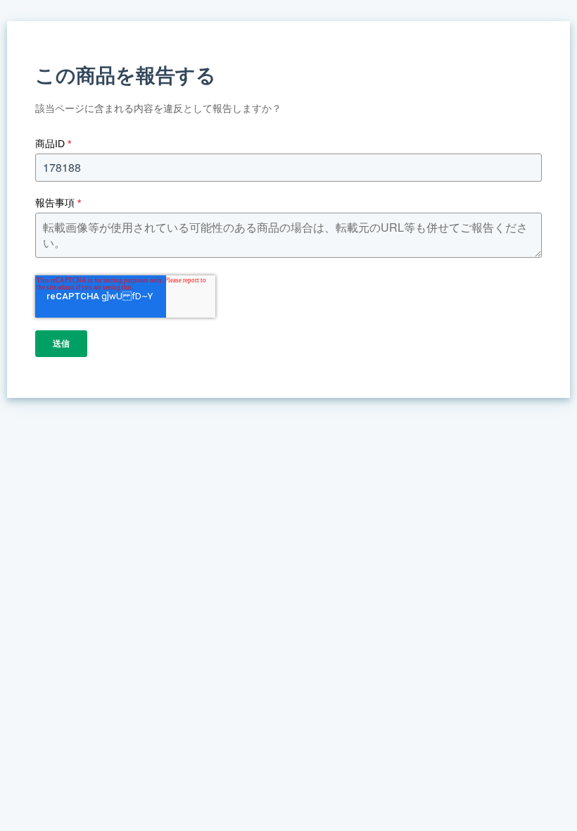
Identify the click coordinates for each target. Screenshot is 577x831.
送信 (61, 344)
